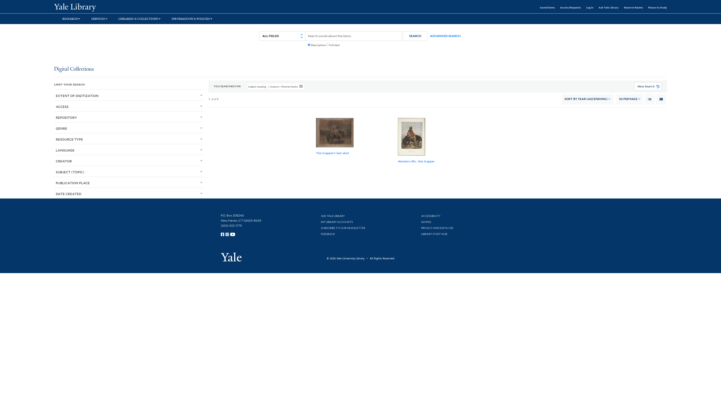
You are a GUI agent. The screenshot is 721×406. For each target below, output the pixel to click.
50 (628, 99)
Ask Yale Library (609, 7)
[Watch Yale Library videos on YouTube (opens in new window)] (232, 234)
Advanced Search (445, 36)
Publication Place (73, 183)
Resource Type (69, 139)
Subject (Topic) (70, 172)
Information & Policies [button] (191, 19)
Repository (66, 117)
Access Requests (570, 7)
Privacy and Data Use (437, 228)
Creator (64, 161)
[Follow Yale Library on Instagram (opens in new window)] (227, 234)
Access (62, 106)
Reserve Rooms (633, 7)
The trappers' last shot (332, 153)
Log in (589, 7)
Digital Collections (74, 69)
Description (318, 45)
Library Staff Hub (434, 234)
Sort (586, 99)
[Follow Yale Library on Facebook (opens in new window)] (222, 234)
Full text (334, 45)
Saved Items (547, 7)
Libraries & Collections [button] (138, 19)
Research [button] (70, 19)
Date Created (68, 194)
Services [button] (98, 19)
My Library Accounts (337, 221)
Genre (61, 128)
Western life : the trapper (416, 161)
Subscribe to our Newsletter (343, 228)
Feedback (328, 234)
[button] (415, 36)
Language (65, 150)
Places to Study (657, 7)
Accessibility (430, 215)
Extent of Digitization (77, 95)
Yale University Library (100, 7)
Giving (426, 221)
